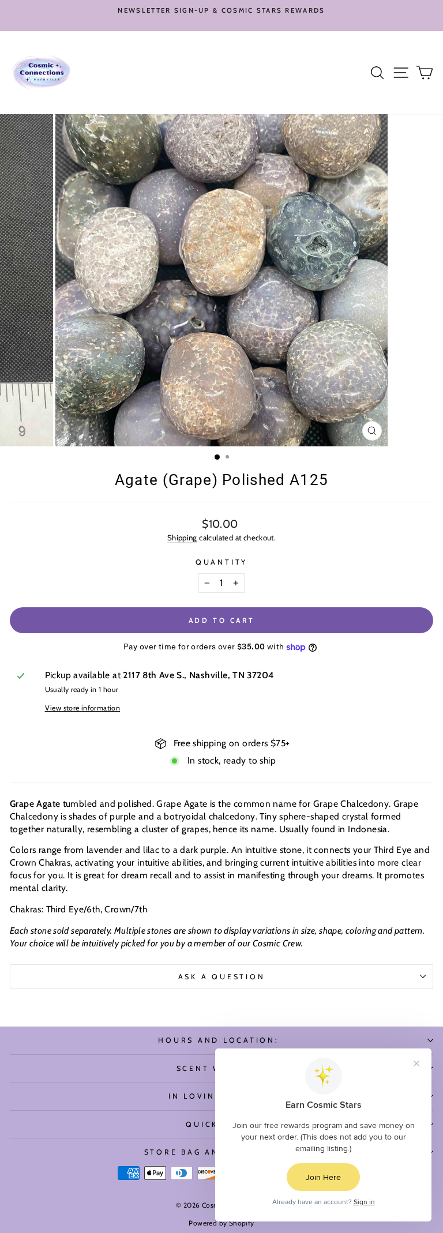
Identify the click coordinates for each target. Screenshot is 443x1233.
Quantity (221, 562)
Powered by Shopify (221, 1223)
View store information (83, 708)
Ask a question (221, 976)
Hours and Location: (218, 1040)
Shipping (182, 537)
